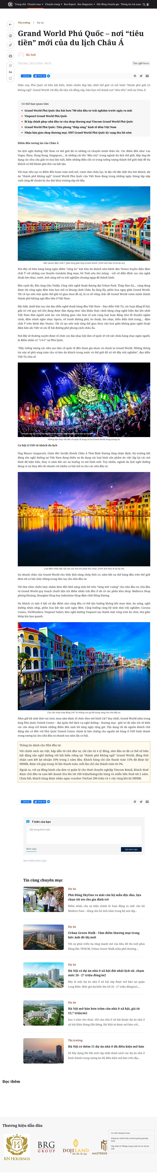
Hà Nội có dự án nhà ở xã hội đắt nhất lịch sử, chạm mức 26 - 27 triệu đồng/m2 (106, 973)
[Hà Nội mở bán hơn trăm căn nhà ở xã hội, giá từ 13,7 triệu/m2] (43, 1013)
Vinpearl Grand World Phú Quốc (46, 116)
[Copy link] (10, 45)
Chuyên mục (34, 4)
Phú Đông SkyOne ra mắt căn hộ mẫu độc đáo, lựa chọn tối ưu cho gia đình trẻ (104, 897)
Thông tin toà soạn (131, 4)
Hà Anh (31, 54)
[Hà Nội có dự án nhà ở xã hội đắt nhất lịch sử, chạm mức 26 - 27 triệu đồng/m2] (43, 975)
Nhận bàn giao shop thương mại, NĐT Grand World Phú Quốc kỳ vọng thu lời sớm (78, 132)
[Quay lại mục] (10, 24)
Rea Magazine (85, 4)
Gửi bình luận (131, 849)
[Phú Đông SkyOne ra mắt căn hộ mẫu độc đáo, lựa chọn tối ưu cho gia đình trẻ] (43, 899)
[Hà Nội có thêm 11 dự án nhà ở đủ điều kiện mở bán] (43, 1051)
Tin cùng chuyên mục (43, 880)
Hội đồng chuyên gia (108, 4)
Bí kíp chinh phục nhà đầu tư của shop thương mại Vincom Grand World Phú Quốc (79, 121)
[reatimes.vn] (10, 4)
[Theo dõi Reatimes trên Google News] (141, 64)
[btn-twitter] (141, 76)
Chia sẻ (26, 76)
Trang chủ (20, 4)
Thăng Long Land (130, 1146)
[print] (10, 56)
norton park (135, 1138)
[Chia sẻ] (10, 35)
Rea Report (70, 4)
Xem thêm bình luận (34, 860)
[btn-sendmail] (147, 76)
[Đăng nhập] (147, 4)
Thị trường (24, 22)
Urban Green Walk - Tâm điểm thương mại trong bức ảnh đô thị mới (104, 935)
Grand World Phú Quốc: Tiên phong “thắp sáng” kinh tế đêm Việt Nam (70, 127)
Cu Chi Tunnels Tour (120, 1133)
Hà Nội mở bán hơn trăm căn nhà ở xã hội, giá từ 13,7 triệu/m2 (104, 1011)
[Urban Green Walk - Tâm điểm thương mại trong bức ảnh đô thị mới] (43, 937)
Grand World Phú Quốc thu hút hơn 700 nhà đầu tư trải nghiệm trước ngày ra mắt (78, 110)
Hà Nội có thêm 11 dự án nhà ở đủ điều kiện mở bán (106, 1046)
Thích (41, 76)
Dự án (40, 22)
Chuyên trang (52, 4)
